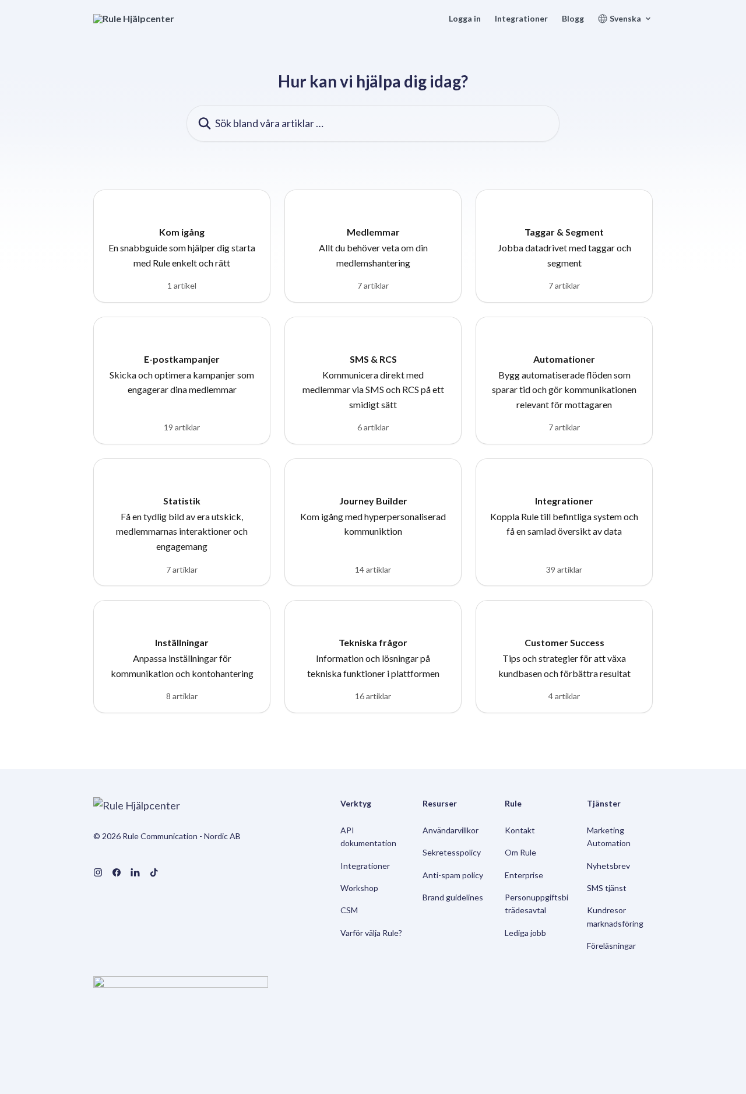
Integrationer (521, 19)
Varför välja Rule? (371, 933)
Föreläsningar (611, 946)
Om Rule (520, 852)
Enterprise (524, 875)
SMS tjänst (607, 888)
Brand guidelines (453, 897)
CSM (349, 910)
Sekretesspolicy (452, 852)
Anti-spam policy (453, 875)
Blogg (573, 19)
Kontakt (520, 830)
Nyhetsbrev (608, 866)
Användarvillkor (450, 830)
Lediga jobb (525, 933)
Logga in (465, 19)
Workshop (359, 888)
